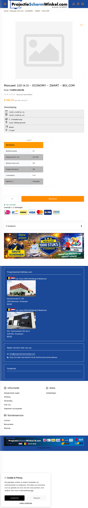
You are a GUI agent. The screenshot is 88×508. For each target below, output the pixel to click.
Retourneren (8, 424)
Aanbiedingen (51, 393)
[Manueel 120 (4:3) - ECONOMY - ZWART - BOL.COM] (44, 78)
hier (32, 490)
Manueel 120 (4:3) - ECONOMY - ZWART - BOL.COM (29, 11)
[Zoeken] (82, 4)
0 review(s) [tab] (11, 226)
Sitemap (7, 428)
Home (6, 11)
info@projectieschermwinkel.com (22, 354)
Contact (7, 420)
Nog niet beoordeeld (24, 95)
